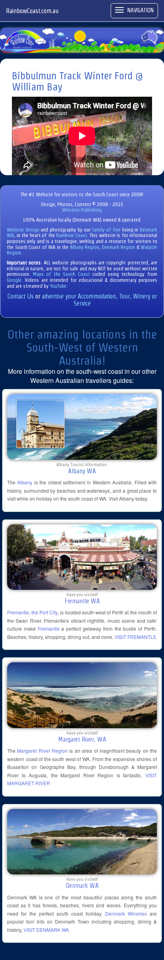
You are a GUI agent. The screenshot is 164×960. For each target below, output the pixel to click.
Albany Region (85, 247)
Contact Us (21, 296)
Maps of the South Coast (61, 274)
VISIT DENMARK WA (46, 929)
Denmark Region (118, 247)
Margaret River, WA (82, 739)
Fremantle (49, 628)
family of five (107, 230)
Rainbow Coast (71, 235)
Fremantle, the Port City (32, 612)
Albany (24, 482)
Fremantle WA (82, 601)
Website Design (23, 230)
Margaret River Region (42, 750)
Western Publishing (82, 210)
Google (14, 280)
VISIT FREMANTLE (135, 636)
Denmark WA (82, 885)
